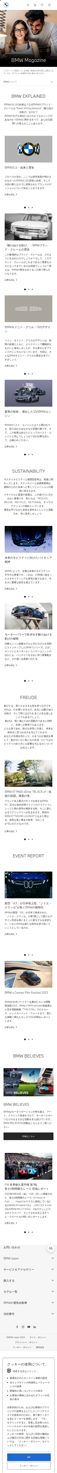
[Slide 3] (32, 207)
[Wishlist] (42, 5)
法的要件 (9, 1314)
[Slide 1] (25, 207)
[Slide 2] (29, 207)
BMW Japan (11, 1258)
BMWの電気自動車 (15, 1302)
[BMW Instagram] (23, 1327)
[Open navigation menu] (49, 5)
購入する (9, 1280)
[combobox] (51, 1248)
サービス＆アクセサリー (19, 1269)
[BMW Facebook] (17, 1327)
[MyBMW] (28, 5)
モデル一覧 (10, 1291)
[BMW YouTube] (29, 1327)
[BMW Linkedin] (35, 1327)
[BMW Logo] (6, 5)
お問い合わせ (12, 1247)
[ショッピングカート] (35, 5)
